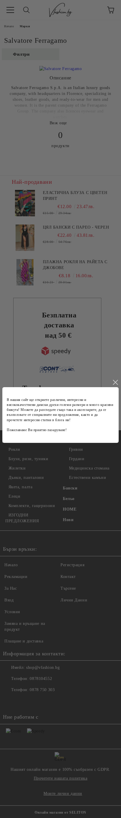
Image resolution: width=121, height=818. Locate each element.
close (115, 382)
